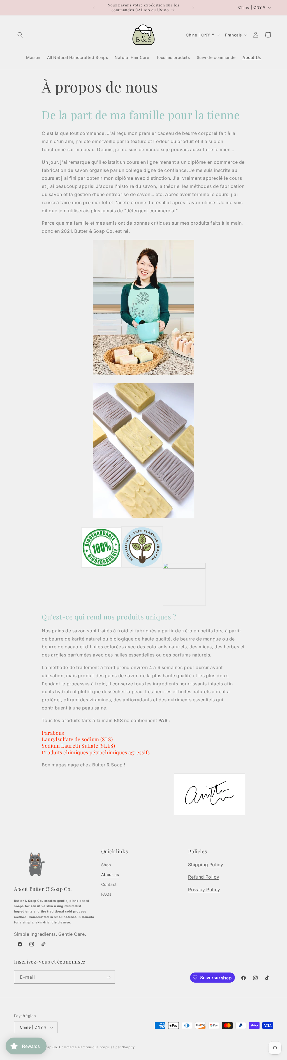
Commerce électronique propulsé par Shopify (97, 1047)
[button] (20, 35)
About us (110, 874)
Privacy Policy (204, 889)
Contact (109, 884)
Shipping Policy (205, 864)
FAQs (106, 894)
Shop (106, 864)
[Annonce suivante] (193, 7)
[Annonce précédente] (93, 7)
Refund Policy (203, 877)
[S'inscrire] (108, 977)
